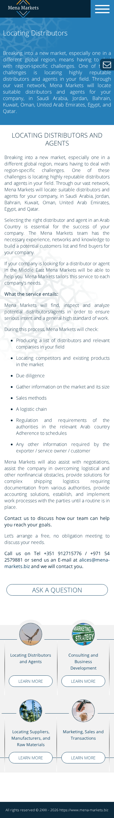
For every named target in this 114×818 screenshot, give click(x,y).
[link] (107, 64)
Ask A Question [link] (57, 589)
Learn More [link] (30, 681)
